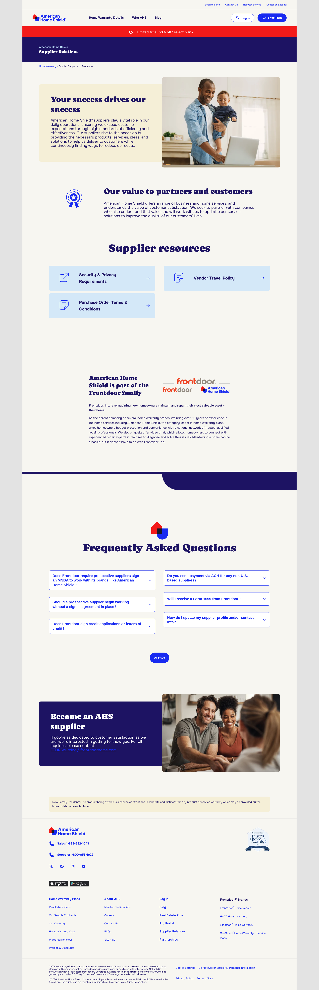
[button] (102, 278)
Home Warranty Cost (62, 931)
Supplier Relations (173, 931)
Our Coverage (57, 923)
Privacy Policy (185, 978)
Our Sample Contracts (62, 915)
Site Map (109, 939)
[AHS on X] (51, 866)
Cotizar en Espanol (276, 4)
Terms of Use (205, 978)
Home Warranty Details (106, 18)
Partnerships (169, 939)
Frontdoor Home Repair (235, 908)
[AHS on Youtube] (83, 866)
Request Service (252, 4)
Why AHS (139, 18)
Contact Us (231, 4)
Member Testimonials (117, 907)
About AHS (112, 899)
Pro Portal (167, 923)
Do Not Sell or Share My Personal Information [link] (227, 968)
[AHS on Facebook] (62, 866)
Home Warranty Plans (64, 899)
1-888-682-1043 (77, 843)
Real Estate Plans (59, 907)
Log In (245, 18)
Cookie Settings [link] (185, 968)
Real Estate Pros (171, 915)
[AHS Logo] (49, 18)
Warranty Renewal (60, 939)
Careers (109, 915)
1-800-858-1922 (81, 854)
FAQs (107, 931)
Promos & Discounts (61, 948)
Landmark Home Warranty (236, 925)
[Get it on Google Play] (79, 885)
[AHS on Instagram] (73, 866)
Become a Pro (212, 4)
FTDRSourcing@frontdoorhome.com (83, 750)
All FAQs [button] (159, 657)
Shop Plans (275, 17)
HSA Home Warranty (233, 916)
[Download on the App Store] (58, 885)
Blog (158, 18)
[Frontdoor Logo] (67, 831)
